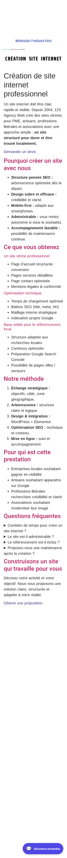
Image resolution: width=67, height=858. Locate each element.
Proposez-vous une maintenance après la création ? (33, 551)
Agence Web (5, 49)
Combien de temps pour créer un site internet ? (33, 528)
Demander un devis (20, 152)
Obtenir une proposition (23, 603)
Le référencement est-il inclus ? (34, 542)
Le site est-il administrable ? (31, 537)
